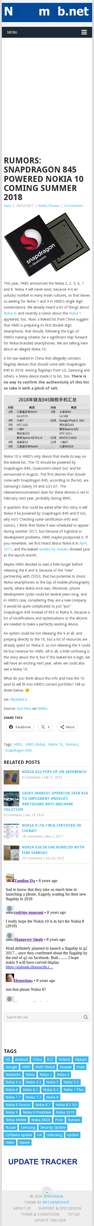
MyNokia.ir (18, 699)
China (37, 1059)
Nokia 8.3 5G (66, 1105)
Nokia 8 (52, 1097)
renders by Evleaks (53, 549)
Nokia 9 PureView (37, 1112)
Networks (13, 1074)
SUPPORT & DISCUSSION (59, 1208)
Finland (64, 1059)
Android (21, 1059)
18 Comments (32, 836)
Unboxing (54, 1135)
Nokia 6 (11, 1090)
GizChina (24, 708)
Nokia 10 (55, 744)
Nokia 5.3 (71, 1082)
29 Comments (32, 858)
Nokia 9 (10, 313)
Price (59, 1120)
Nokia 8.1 (43, 1105)
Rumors (72, 744)
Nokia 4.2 (33, 1082)
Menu (12, 32)
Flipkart (81, 1059)
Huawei (66, 1067)
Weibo (43, 708)
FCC (50, 1059)
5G (7, 1059)
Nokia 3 (63, 1074)
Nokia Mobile (15, 1120)
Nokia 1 (75, 313)
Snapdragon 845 (18, 750)
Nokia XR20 (40, 1120)
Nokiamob (53, 1196)
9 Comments (31, 777)
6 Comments (73, 206)
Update (73, 1135)
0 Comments (13, 815)
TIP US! (73, 1214)
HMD (18, 744)
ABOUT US (22, 1208)
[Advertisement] (47, 85)
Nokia (42, 206)
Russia (10, 1127)
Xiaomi (24, 1142)
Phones (54, 206)
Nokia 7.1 (13, 1097)
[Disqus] (47, 937)
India (81, 1067)
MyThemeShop (56, 1202)
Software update (18, 1135)
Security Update (53, 1127)
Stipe (7, 206)
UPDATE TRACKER (50, 1220)
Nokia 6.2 (50, 1090)
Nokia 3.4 (13, 1082)
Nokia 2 (46, 1074)
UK (39, 1135)
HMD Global (35, 744)
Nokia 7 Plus (73, 1090)
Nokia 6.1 (30, 1090)
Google (11, 1067)
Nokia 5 (52, 1082)
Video (9, 1142)
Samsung (28, 1127)
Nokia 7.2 (33, 1097)
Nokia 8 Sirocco (17, 1105)
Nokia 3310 (65, 1112)
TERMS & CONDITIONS (40, 1214)
